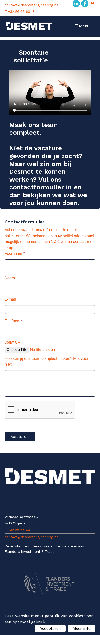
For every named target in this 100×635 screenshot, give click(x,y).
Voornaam (13, 253)
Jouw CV (12, 342)
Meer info (82, 628)
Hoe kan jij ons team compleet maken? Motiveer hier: (46, 361)
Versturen (20, 436)
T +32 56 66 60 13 (19, 11)
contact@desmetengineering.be (32, 5)
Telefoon (12, 321)
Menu (84, 26)
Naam (10, 278)
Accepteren (50, 628)
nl (93, 3)
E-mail (10, 299)
